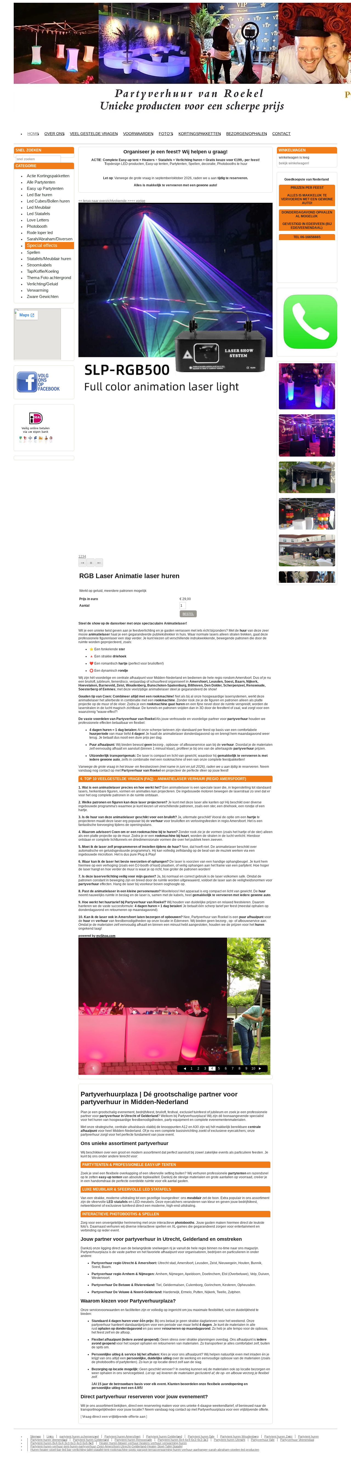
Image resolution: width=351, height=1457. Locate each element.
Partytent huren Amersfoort (122, 1436)
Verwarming (37, 290)
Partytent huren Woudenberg (239, 1436)
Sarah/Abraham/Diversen (49, 239)
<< (133, 201)
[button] (82, 562)
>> (129, 201)
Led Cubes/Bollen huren (48, 201)
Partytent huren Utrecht (229, 1439)
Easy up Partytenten (45, 188)
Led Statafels (38, 213)
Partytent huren (308, 1436)
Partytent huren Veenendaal (48, 1439)
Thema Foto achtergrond (49, 277)
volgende (122, 201)
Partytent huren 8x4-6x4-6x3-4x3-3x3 (183, 1439)
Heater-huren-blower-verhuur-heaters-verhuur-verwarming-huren (143, 1443)
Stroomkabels (39, 265)
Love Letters (38, 220)
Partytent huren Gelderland (164, 1436)
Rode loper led (40, 232)
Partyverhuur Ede (262, 1439)
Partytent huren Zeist (278, 1436)
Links (50, 1436)
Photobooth (37, 226)
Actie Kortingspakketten (48, 175)
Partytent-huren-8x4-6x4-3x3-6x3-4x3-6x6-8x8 (62, 1443)
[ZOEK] (69, 159)
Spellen (33, 252)
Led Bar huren (39, 194)
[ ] (114, 1417)
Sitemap (35, 1436)
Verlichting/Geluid (42, 284)
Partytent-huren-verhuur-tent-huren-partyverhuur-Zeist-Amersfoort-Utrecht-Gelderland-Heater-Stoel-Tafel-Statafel (106, 1446)
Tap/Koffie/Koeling (43, 271)
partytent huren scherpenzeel (79, 1436)
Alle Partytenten (41, 182)
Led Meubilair (39, 207)
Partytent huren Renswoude (133, 1439)
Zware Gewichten (42, 296)
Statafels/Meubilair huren (49, 258)
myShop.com (105, 935)
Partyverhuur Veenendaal (297, 1439)
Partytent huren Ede (201, 1436)
